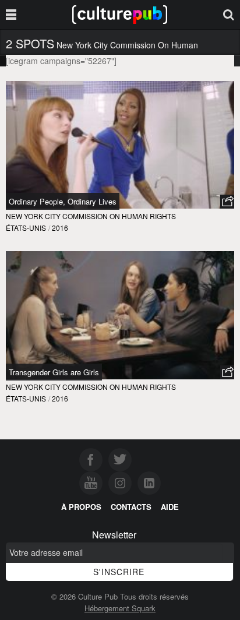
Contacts (131, 506)
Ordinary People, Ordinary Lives (63, 201)
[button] (227, 202)
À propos (81, 506)
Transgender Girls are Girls (54, 372)
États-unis (26, 228)
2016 (60, 228)
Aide (170, 506)
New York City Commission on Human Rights (91, 216)
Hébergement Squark (120, 608)
